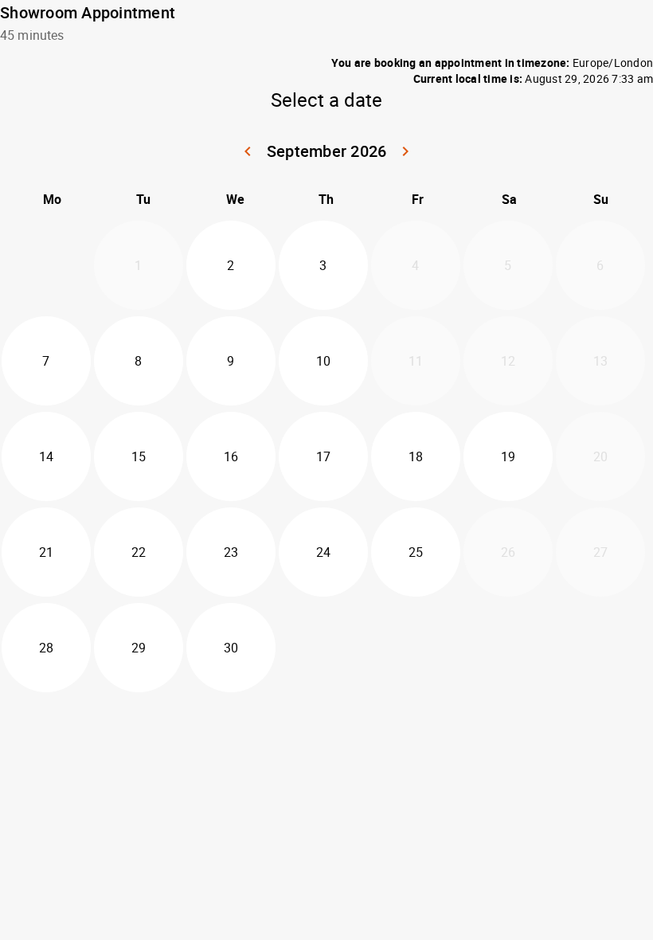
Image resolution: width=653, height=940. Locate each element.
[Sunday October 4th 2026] (600, 647)
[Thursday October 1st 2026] (323, 647)
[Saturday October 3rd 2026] (508, 647)
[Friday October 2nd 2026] (415, 647)
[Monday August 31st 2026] (46, 265)
